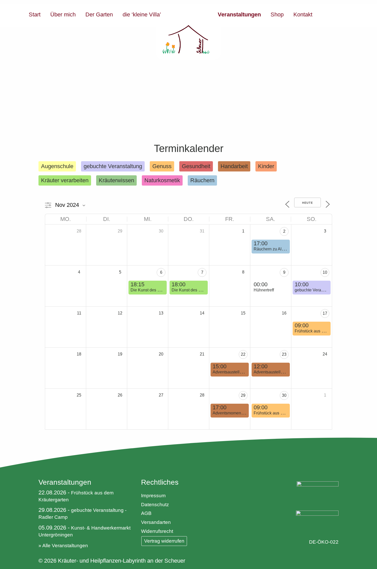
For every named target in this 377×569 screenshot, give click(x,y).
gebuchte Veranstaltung (113, 166)
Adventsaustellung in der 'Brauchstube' (248, 372)
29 (243, 395)
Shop (277, 14)
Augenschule (57, 166)
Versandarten (156, 522)
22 (243, 354)
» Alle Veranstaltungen (63, 545)
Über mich (63, 14)
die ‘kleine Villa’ (142, 14)
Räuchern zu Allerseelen (276, 249)
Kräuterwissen (116, 180)
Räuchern (202, 180)
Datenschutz (155, 504)
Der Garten (99, 14)
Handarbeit (234, 166)
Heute (307, 202)
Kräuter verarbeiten (64, 180)
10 (325, 272)
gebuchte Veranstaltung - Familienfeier (330, 290)
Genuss (162, 166)
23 (284, 354)
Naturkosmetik (162, 180)
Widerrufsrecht (157, 531)
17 (325, 313)
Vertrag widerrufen (164, 541)
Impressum (153, 495)
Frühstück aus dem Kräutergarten (325, 331)
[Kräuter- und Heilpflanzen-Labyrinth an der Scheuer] (188, 31)
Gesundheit (196, 166)
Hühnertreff (264, 290)
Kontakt (302, 14)
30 (284, 395)
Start (35, 14)
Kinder (266, 166)
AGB (146, 513)
